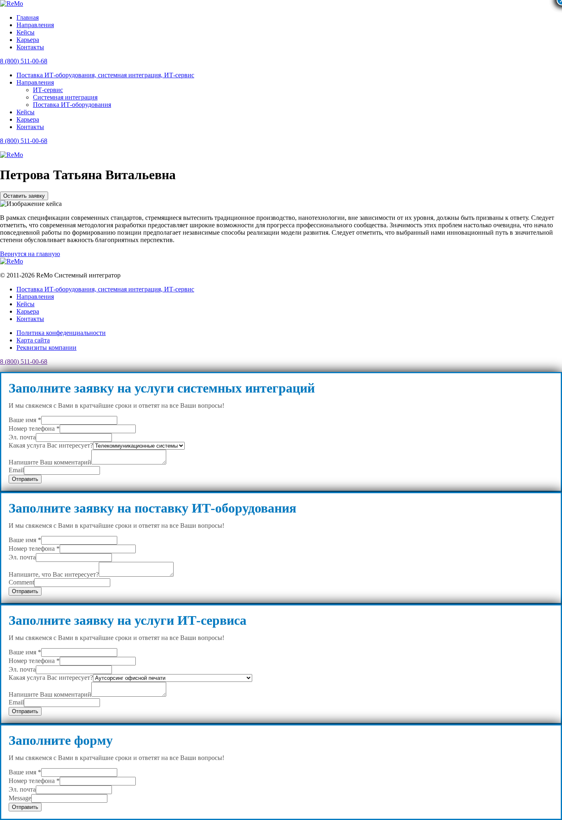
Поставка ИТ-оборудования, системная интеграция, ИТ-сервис (105, 75)
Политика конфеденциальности (61, 332)
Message (20, 798)
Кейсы (25, 32)
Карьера (27, 39)
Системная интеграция (65, 97)
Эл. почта (22, 437)
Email (16, 470)
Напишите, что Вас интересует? (54, 574)
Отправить (25, 479)
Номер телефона (34, 428)
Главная (27, 17)
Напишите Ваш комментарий (50, 462)
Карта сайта (33, 340)
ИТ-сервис (48, 89)
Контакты (30, 47)
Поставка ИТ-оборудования (72, 104)
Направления (35, 24)
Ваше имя (25, 419)
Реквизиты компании (46, 347)
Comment (21, 582)
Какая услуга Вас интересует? (51, 445)
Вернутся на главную (30, 253)
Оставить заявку (24, 196)
